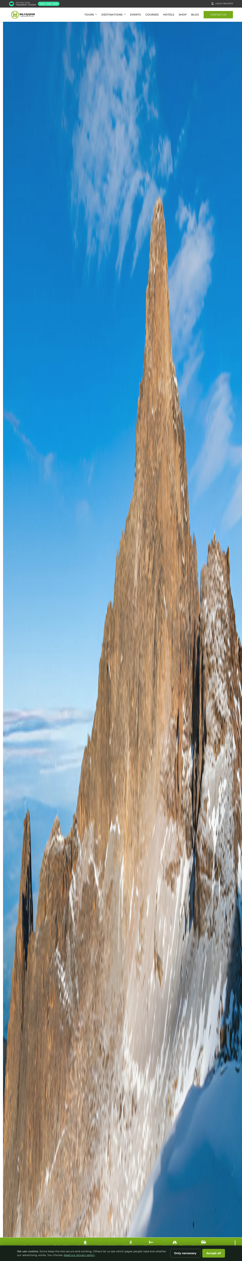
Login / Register (224, 3)
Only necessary (185, 1253)
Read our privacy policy (79, 1255)
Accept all (213, 1253)
